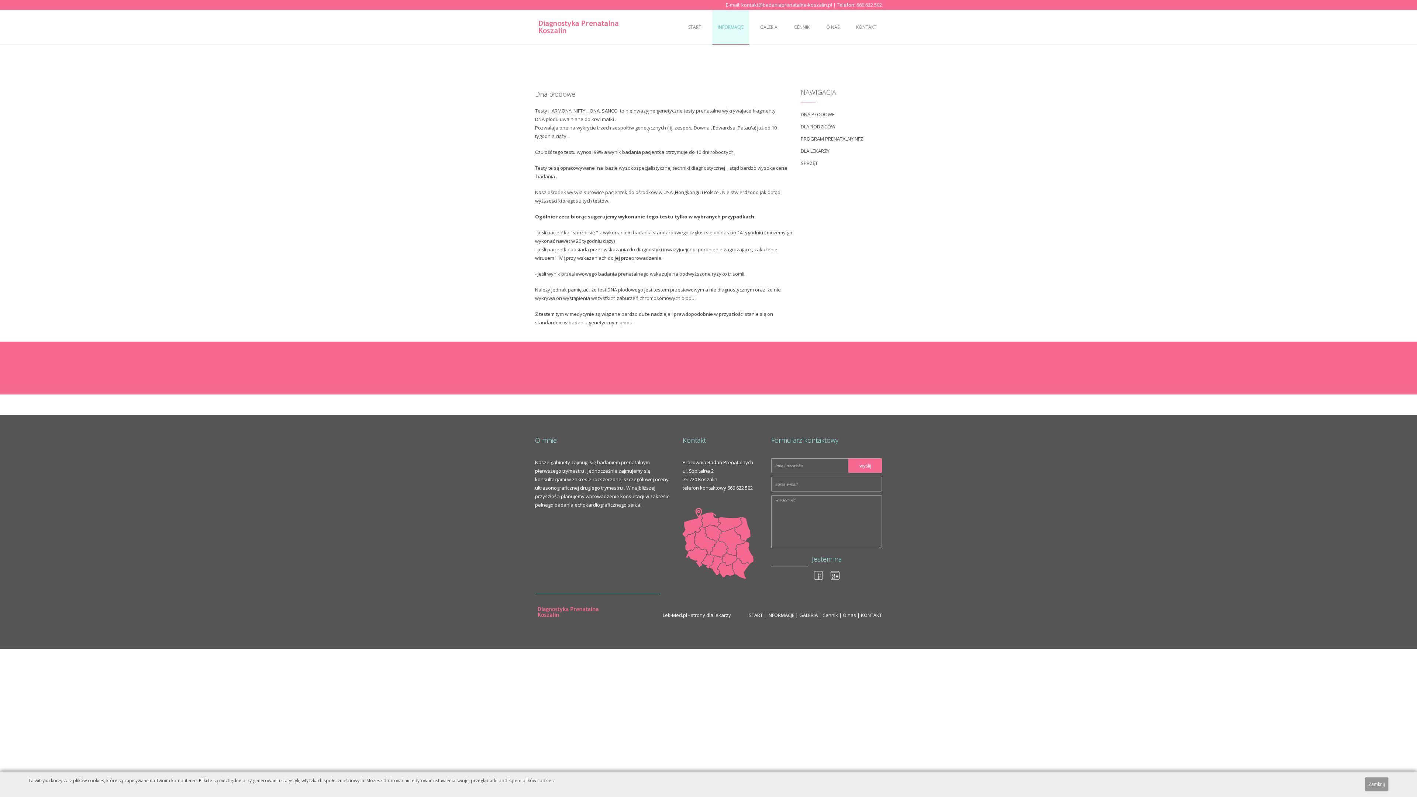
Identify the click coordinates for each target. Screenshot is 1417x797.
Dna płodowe (818, 114)
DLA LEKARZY (815, 151)
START (694, 27)
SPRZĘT (809, 163)
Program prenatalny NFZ (832, 138)
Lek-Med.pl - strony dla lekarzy (697, 615)
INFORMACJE (731, 27)
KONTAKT (866, 27)
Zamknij (1376, 784)
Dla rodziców (818, 126)
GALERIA (769, 27)
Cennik (802, 27)
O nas (832, 27)
